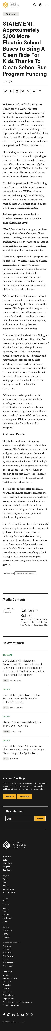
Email (9, 818)
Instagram (8, 1014)
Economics (7, 930)
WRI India (7, 959)
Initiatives (7, 863)
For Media (7, 981)
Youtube (31, 1014)
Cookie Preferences (11, 1005)
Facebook (4, 1014)
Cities (6, 689)
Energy (5, 907)
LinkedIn (13, 1014)
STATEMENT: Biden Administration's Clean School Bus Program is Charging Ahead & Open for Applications (24, 749)
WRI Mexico (7, 966)
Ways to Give (24, 796)
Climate (7, 654)
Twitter (27, 1014)
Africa (5, 878)
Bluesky (22, 1014)
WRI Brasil (7, 949)
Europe (5, 885)
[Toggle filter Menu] (40, 4)
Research (7, 856)
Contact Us (7, 971)
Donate (8, 796)
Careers (6, 988)
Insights (6, 866)
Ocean (5, 921)
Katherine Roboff (29, 612)
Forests (6, 914)
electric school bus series (25, 573)
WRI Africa (7, 945)
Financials (7, 985)
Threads (18, 1014)
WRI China (7, 952)
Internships (7, 991)
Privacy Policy (8, 995)
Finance (6, 936)
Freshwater (7, 917)
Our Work (7, 869)
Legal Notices (8, 998)
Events (5, 974)
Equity (5, 933)
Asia (4, 882)
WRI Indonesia (9, 962)
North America (9, 892)
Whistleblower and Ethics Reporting (17, 1001)
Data (5, 859)
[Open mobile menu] (47, 5)
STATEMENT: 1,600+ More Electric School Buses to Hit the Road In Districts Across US (21, 698)
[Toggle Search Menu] (34, 4)
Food (5, 911)
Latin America (8, 888)
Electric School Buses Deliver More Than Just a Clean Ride (22, 724)
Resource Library (10, 978)
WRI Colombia (8, 955)
